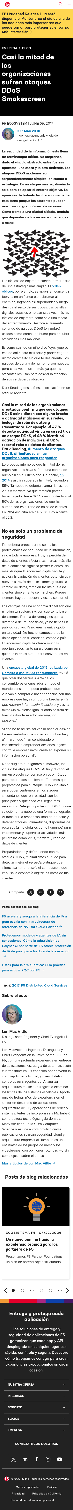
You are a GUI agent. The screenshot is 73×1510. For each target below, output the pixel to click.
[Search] (60, 4)
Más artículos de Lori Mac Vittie (26, 1163)
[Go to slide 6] (60, 1290)
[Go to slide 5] (50, 1290)
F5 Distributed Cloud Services (44, 985)
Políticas (52, 1487)
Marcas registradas (28, 1487)
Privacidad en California (47, 1493)
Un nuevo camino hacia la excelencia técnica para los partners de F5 (32, 1244)
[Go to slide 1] (13, 1290)
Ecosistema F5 (21, 1233)
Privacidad (18, 1493)
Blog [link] (26, 48)
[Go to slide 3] (31, 1290)
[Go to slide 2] (22, 1290)
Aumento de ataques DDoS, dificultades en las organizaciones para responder (33, 453)
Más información (15, 32)
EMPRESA (9, 48)
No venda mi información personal (32, 1500)
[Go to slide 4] (41, 1290)
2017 (16, 985)
